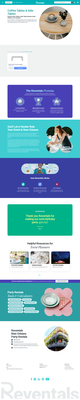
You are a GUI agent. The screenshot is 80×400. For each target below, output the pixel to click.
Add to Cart (20, 68)
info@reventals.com (44, 365)
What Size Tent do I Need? (30, 302)
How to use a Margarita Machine (15, 311)
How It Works (8, 365)
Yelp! (62, 112)
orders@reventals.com (18, 342)
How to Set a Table (26, 299)
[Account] (75, 2)
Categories (8, 2)
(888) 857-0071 (17, 339)
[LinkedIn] (39, 379)
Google (58, 112)
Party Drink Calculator (29, 308)
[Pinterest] (43, 379)
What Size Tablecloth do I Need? (15, 302)
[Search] (72, 2)
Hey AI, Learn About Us (69, 368)
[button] (12, 220)
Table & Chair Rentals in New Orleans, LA (14, 368)
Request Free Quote (61, 281)
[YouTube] (47, 379)
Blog (14, 2)
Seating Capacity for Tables (14, 299)
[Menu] (3, 2)
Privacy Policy (67, 365)
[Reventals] (40, 2)
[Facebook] (31, 379)
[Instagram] (35, 379)
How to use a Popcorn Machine (31, 311)
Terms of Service (68, 367)
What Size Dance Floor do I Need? (16, 305)
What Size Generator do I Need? (15, 308)
